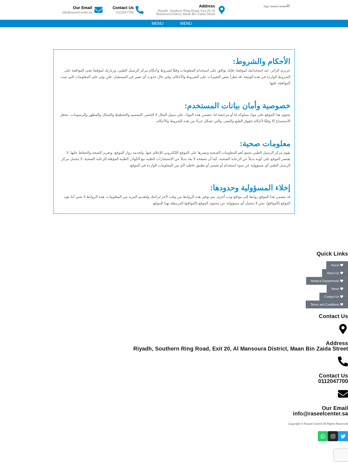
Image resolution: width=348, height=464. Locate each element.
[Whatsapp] (323, 436)
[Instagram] (333, 436)
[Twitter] (343, 436)
